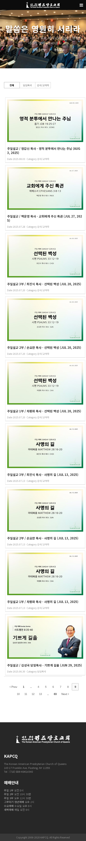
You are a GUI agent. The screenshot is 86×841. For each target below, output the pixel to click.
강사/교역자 (43, 85)
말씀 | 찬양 (37, 50)
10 (18, 694)
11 (25, 694)
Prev (14, 686)
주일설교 (56, 50)
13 (40, 694)
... (31, 686)
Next (64, 694)
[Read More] (45, 130)
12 (33, 694)
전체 (12, 85)
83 (55, 694)
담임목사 (27, 85)
